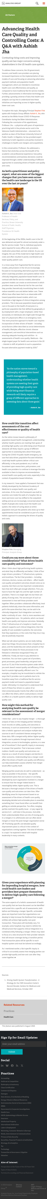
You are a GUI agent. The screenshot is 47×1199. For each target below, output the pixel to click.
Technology (5, 1149)
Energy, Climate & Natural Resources (14, 1100)
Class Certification (8, 1088)
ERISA (3, 1106)
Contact (19, 1187)
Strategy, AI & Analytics (9, 1143)
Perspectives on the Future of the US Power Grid (17, 1167)
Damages (4, 1094)
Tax (2, 1146)
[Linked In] (2, 1065)
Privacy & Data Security (9, 1137)
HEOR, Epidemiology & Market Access (14, 1115)
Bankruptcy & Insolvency (10, 1085)
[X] (22, 1065)
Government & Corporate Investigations (15, 1109)
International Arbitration (10, 1125)
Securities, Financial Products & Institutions (16, 1140)
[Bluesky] (7, 1065)
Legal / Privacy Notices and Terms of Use (38, 1188)
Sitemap (19, 1185)
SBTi (32, 1185)
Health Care (8, 1017)
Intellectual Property (8, 1122)
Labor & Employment (8, 1128)
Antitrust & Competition (9, 1081)
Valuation (4, 1155)
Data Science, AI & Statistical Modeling (15, 1097)
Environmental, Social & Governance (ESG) (16, 1103)
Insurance (4, 1118)
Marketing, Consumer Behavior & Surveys (16, 1131)
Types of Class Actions (9, 1170)
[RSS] (17, 1065)
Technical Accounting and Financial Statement (17, 1173)
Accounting (5, 1078)
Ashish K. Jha (35, 113)
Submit (11, 1052)
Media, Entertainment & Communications (15, 1134)
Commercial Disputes (8, 1091)
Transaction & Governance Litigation (14, 1152)
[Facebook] (12, 1065)
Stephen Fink (40, 111)
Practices (7, 1073)
